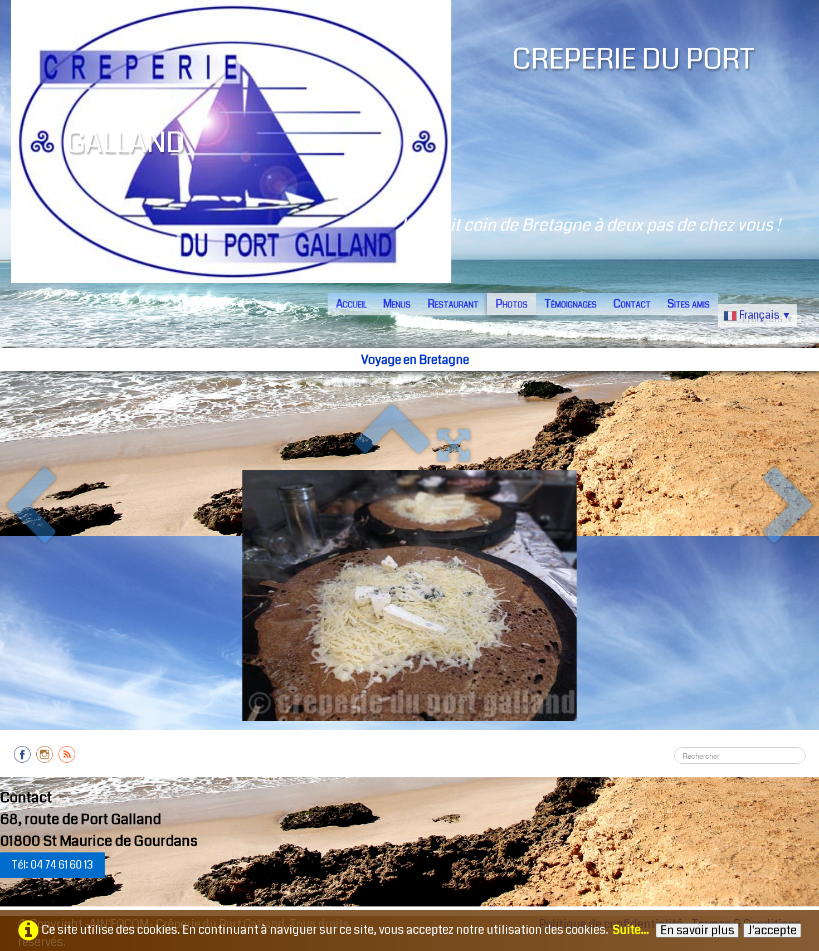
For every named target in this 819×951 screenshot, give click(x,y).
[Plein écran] (454, 445)
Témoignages (570, 304)
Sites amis (688, 304)
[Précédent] (30, 507)
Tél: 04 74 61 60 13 (52, 864)
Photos (511, 304)
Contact (632, 304)
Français (765, 315)
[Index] (391, 445)
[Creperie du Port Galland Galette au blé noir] (409, 595)
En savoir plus (697, 930)
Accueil (351, 304)
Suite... (631, 929)
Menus (397, 304)
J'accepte (772, 930)
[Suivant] (789, 507)
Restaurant (453, 304)
